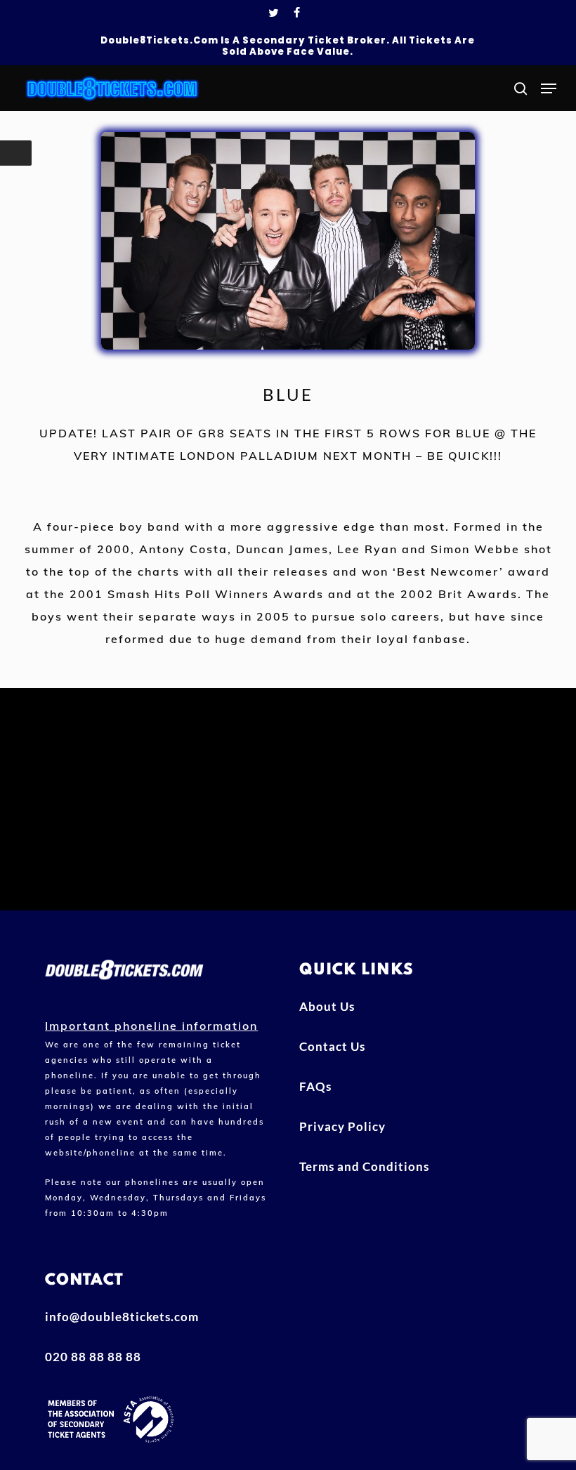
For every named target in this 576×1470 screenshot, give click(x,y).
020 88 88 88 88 (93, 1356)
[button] (548, 88)
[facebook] (297, 14)
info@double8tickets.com (122, 1316)
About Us (327, 1006)
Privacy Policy (342, 1126)
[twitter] (274, 14)
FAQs (315, 1086)
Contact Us (332, 1046)
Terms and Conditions (364, 1166)
